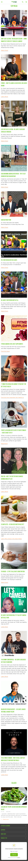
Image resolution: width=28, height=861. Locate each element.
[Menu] (2, 2)
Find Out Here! (5, 351)
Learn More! (4, 96)
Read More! (4, 443)
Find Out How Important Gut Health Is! (12, 397)
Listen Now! (4, 626)
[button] (22, 2)
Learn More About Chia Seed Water (11, 538)
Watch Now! (4, 50)
